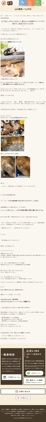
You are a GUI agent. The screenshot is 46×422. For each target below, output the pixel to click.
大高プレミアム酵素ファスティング (37, 411)
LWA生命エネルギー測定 (28, 409)
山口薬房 (20, 409)
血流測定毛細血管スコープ (22, 411)
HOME (2, 15)
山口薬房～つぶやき (8, 15)
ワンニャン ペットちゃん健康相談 (8, 411)
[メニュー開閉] (43, 3)
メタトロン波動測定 (39, 409)
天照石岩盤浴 (14, 409)
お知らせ (23, 413)
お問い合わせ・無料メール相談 (17, 415)
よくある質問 (17, 413)
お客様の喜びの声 (8, 413)
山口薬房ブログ (29, 413)
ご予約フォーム (37, 413)
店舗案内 (7, 409)
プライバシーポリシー (30, 415)
